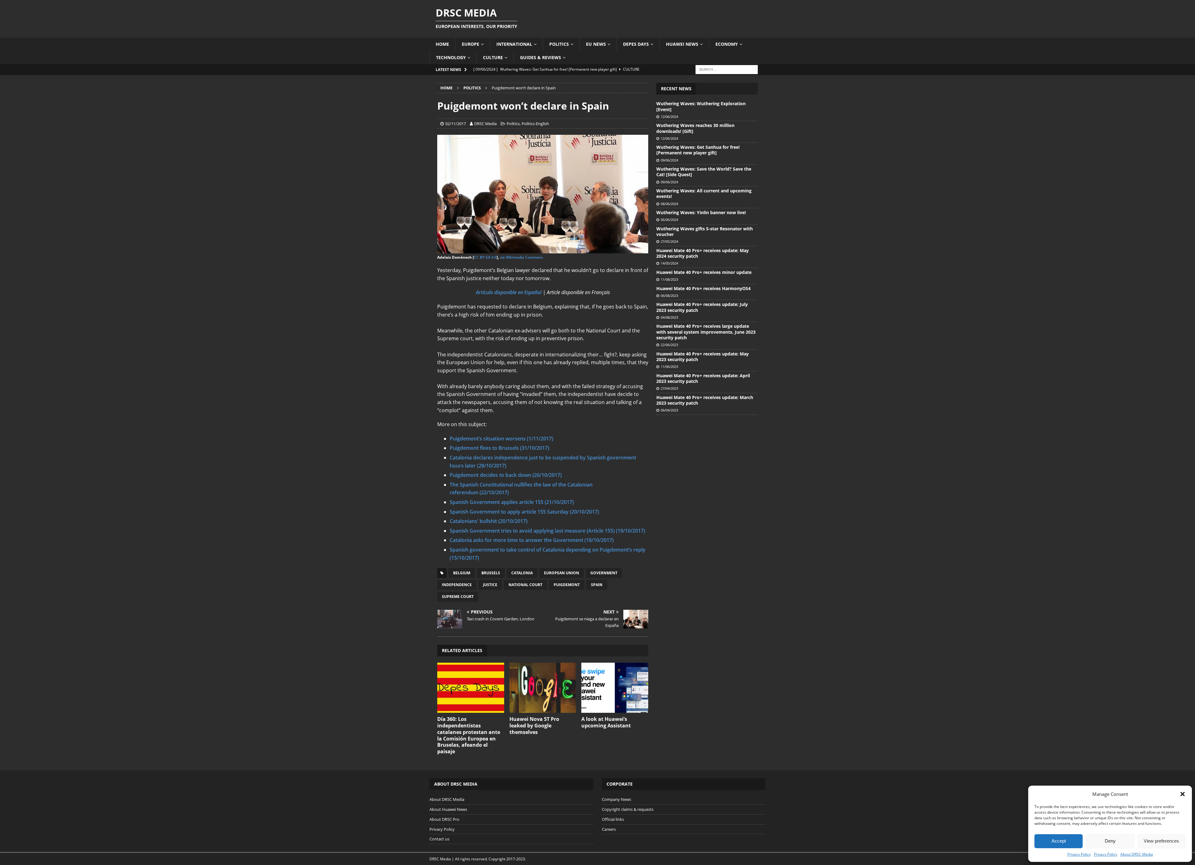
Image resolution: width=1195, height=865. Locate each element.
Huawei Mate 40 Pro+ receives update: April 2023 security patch (703, 378)
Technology (451, 57)
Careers (609, 829)
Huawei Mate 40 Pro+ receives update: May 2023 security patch (702, 356)
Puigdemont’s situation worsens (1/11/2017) (501, 438)
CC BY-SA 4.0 (485, 257)
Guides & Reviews (540, 57)
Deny (1110, 841)
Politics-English (535, 123)
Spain (596, 584)
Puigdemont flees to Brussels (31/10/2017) (499, 447)
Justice (490, 584)
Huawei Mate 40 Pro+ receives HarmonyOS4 (703, 288)
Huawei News (682, 44)
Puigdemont (567, 584)
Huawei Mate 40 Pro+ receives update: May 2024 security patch (702, 253)
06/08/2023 (669, 295)
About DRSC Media (1136, 854)
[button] (1182, 794)
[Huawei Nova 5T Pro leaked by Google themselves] (542, 688)
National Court (525, 584)
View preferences (1161, 841)
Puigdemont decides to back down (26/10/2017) (506, 475)
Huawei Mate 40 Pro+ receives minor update (704, 272)
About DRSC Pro (444, 819)
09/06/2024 (669, 160)
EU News (596, 44)
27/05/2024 (669, 241)
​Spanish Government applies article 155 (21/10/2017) (512, 502)
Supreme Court (458, 596)
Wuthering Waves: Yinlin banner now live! (701, 212)
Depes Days (636, 44)
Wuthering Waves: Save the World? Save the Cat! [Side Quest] (703, 171)
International (514, 44)
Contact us (439, 839)
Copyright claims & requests (628, 809)
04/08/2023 (669, 317)
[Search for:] (727, 69)
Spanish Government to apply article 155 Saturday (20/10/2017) (524, 511)
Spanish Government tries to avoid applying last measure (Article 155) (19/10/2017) (547, 530)
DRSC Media (485, 123)
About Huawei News (448, 809)
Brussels (490, 573)
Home (442, 44)
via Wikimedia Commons (521, 257)
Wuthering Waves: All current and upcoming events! (704, 193)
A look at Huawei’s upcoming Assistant (606, 722)
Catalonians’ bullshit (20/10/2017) (488, 521)
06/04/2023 (669, 410)
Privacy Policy (1079, 854)
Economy (726, 44)
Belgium (461, 573)
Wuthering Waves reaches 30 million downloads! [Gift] (695, 128)
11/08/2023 (669, 279)
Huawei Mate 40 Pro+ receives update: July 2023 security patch (702, 307)
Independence (457, 584)
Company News (616, 799)
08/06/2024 (669, 203)
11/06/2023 (669, 366)
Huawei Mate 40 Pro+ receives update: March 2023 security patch (704, 400)
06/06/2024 (669, 219)
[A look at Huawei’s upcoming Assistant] (614, 688)
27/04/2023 (669, 388)
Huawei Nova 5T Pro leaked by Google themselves (534, 726)
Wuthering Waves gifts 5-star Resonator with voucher (704, 231)
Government (603, 573)
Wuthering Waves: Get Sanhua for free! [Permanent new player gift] (698, 150)
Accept (1059, 841)
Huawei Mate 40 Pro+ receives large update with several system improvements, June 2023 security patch (706, 331)
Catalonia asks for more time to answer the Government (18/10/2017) (532, 540)
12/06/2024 (669, 116)
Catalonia (522, 573)
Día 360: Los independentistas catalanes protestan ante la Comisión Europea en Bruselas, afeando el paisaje (468, 735)
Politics (559, 44)
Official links (613, 819)
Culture (493, 57)
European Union (561, 573)
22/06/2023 (669, 344)
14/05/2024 (669, 263)
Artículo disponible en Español (508, 292)
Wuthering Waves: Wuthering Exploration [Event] (701, 106)
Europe (470, 44)
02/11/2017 (455, 123)
